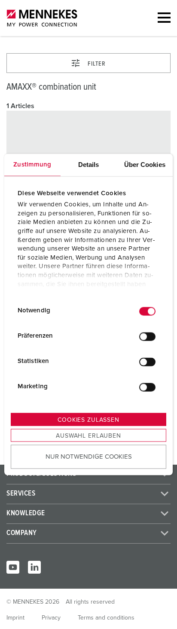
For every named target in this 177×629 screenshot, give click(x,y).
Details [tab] (88, 164)
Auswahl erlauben (88, 435)
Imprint (15, 618)
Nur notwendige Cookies (89, 457)
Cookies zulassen (88, 420)
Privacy (51, 618)
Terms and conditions (106, 618)
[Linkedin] (34, 567)
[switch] (147, 337)
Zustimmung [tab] (32, 164)
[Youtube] (12, 567)
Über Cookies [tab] (144, 164)
